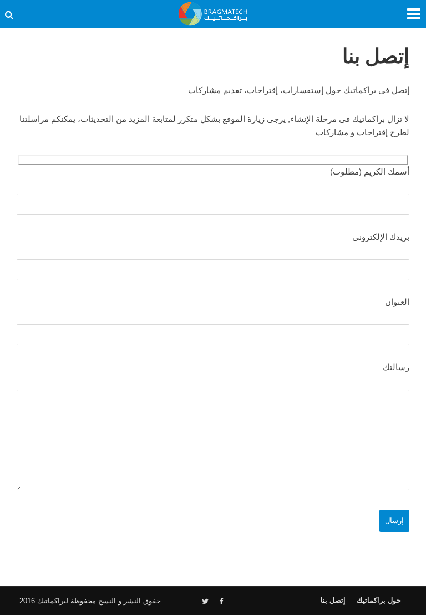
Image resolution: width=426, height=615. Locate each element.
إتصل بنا (333, 600)
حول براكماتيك (379, 600)
